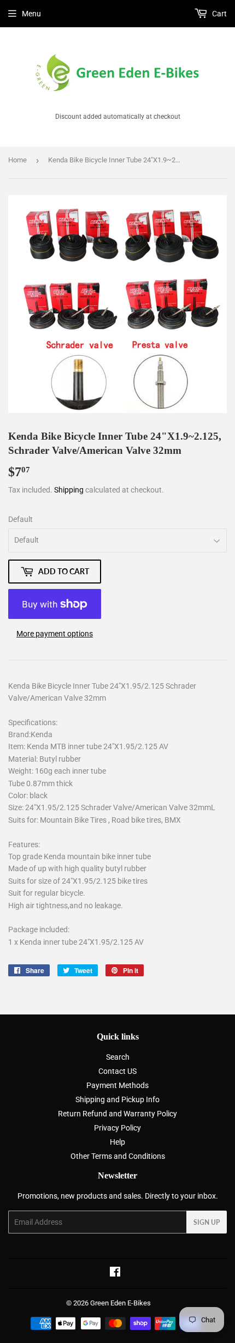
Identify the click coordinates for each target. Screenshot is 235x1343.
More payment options (54, 633)
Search (118, 1057)
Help (117, 1142)
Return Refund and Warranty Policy (117, 1113)
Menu (31, 13)
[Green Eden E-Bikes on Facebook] (115, 1273)
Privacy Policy (117, 1127)
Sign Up (206, 1222)
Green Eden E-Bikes (120, 1303)
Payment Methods (117, 1085)
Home (17, 160)
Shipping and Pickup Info (117, 1099)
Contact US (117, 1071)
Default (20, 519)
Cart (218, 13)
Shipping (69, 489)
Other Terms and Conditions (117, 1156)
